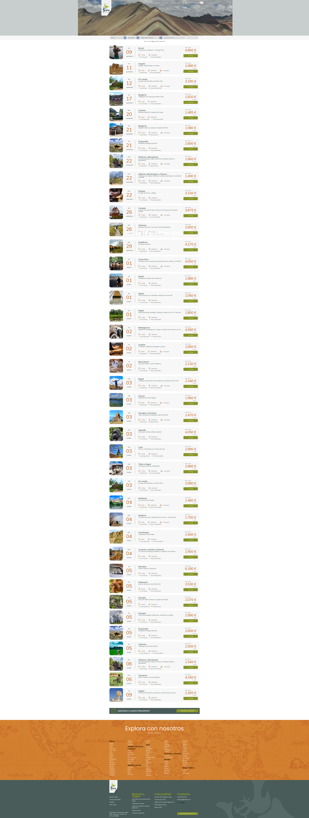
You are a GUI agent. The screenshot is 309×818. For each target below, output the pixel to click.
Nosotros (158, 2)
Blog (179, 2)
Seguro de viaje (136, 810)
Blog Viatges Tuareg (160, 804)
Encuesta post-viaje (160, 799)
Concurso (165, 2)
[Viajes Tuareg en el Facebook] (177, 803)
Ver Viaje (190, 55)
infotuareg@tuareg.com (184, 799)
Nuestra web (158, 807)
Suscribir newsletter (187, 711)
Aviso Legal (112, 804)
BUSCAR (192, 37)
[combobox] (174, 37)
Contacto (173, 2)
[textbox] (174, 37)
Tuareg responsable (115, 799)
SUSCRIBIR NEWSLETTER (187, 813)
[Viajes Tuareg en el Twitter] (180, 803)
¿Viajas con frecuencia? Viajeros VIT (164, 802)
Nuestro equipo (113, 797)
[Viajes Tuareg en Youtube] (183, 803)
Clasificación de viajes (138, 803)
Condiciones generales (138, 813)
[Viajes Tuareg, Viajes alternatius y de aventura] (106, 15)
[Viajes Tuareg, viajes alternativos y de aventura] (113, 792)
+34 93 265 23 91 (182, 797)
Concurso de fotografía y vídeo (163, 797)
